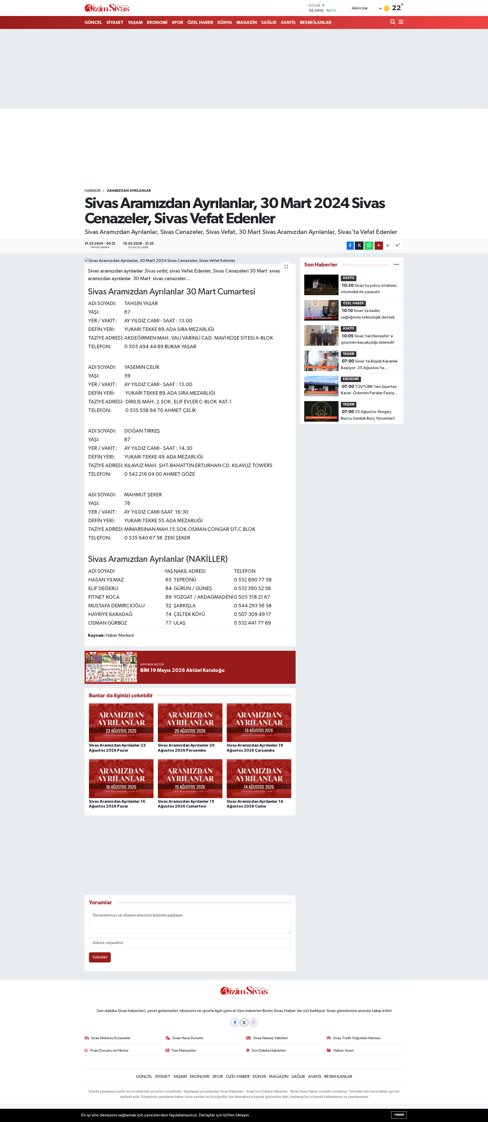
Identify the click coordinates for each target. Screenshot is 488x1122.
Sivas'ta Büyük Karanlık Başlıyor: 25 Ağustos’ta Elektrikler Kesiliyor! (369, 365)
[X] (244, 1022)
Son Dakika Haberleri (269, 1050)
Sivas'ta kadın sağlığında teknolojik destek (368, 314)
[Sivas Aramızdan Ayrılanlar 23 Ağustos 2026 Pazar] (121, 722)
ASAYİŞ (288, 22)
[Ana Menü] (400, 22)
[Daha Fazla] (379, 246)
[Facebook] (235, 1022)
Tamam (399, 1114)
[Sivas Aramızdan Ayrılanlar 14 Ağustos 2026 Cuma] (259, 779)
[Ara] (393, 22)
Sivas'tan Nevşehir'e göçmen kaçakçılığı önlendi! (367, 339)
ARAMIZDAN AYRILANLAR (129, 191)
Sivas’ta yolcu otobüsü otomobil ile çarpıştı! (368, 288)
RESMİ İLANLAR (315, 22)
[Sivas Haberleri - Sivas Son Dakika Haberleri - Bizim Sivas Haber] (107, 8)
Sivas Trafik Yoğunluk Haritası (356, 1038)
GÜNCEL (93, 22)
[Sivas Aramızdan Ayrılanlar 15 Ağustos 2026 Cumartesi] (190, 779)
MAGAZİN (246, 22)
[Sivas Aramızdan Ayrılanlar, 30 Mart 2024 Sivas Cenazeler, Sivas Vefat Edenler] (190, 260)
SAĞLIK (269, 22)
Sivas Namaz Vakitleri (270, 1038)
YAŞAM (135, 22)
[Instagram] (253, 1022)
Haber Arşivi (343, 1050)
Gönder (100, 957)
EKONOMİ (157, 22)
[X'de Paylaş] (359, 246)
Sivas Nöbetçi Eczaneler (111, 1038)
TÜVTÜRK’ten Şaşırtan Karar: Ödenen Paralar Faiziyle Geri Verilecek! (369, 390)
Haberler (93, 191)
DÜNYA (224, 22)
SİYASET (115, 22)
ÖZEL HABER (200, 22)
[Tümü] (396, 265)
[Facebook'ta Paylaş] (350, 246)
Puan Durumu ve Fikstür (109, 1050)
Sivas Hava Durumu (187, 1038)
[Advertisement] (244, 68)
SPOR (177, 22)
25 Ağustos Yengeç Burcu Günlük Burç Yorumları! (368, 415)
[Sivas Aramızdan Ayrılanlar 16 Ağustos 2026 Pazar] (121, 779)
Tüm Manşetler (183, 1050)
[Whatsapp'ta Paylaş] (368, 246)
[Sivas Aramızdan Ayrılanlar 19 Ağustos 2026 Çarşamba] (259, 722)
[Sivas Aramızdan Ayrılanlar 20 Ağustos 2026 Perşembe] (190, 722)
